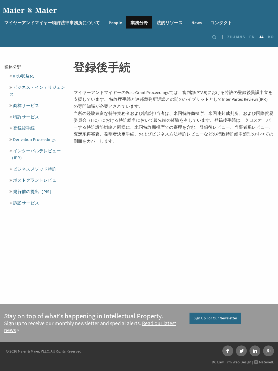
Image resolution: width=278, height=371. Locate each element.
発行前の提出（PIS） (33, 191)
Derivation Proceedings (34, 139)
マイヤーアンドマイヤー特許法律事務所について (52, 23)
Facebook (227, 350)
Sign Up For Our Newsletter (215, 318)
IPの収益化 (23, 76)
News (196, 23)
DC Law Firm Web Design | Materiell (242, 362)
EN (252, 37)
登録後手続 (24, 128)
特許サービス (26, 117)
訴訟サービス (26, 203)
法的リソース (170, 23)
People (115, 23)
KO (271, 37)
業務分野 (139, 23)
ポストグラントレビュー (37, 180)
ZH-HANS (236, 37)
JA (261, 37)
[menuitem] (52, 22)
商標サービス (26, 105)
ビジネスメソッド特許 (34, 169)
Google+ (268, 350)
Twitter (241, 350)
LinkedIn (254, 350)
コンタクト (221, 23)
